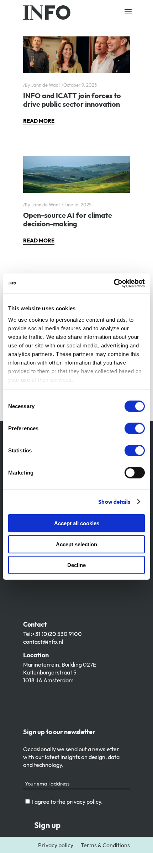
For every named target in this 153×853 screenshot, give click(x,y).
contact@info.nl (43, 641)
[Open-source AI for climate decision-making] (76, 174)
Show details (114, 501)
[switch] (135, 428)
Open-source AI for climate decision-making (67, 219)
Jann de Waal (45, 85)
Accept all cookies (76, 523)
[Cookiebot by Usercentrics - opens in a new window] (114, 283)
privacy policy (84, 801)
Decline (76, 565)
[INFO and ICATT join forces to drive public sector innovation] (76, 54)
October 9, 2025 (80, 85)
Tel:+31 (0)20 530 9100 (52, 633)
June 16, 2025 (77, 204)
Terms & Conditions (105, 845)
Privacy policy (55, 845)
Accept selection (76, 544)
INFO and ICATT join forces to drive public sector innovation (72, 100)
